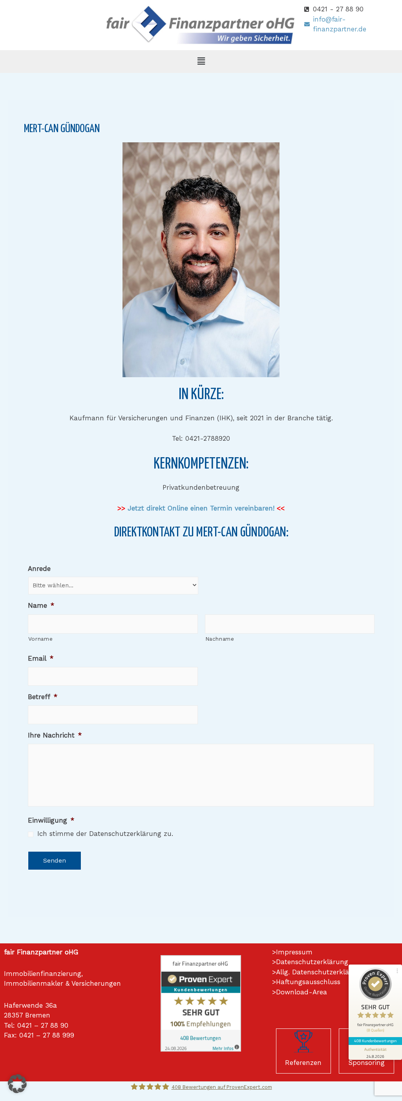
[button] (201, 61)
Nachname (219, 639)
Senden (54, 860)
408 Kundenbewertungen (375, 1040)
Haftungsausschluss (308, 982)
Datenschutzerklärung (312, 962)
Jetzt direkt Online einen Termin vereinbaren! (201, 508)
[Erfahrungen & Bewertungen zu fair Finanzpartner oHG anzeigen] (201, 1003)
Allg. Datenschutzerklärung (320, 972)
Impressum (294, 952)
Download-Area (301, 992)
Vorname (40, 639)
